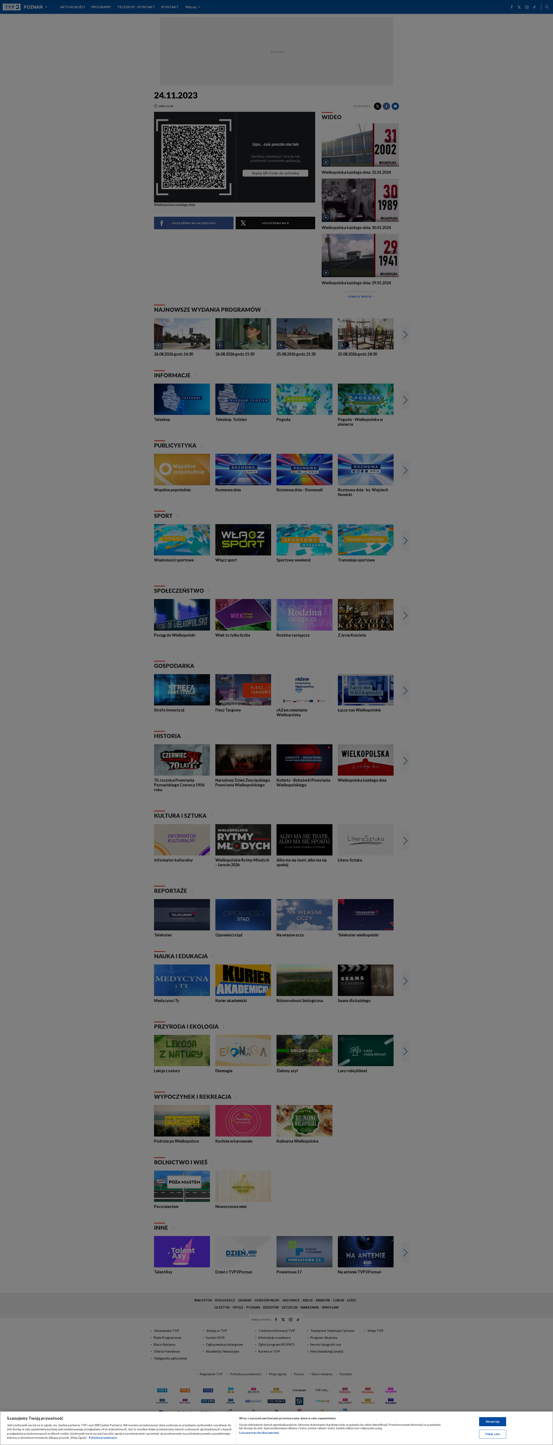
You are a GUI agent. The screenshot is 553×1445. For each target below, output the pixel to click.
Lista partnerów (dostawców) (259, 1432)
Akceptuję (493, 1421)
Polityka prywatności (103, 1437)
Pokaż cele (492, 1434)
